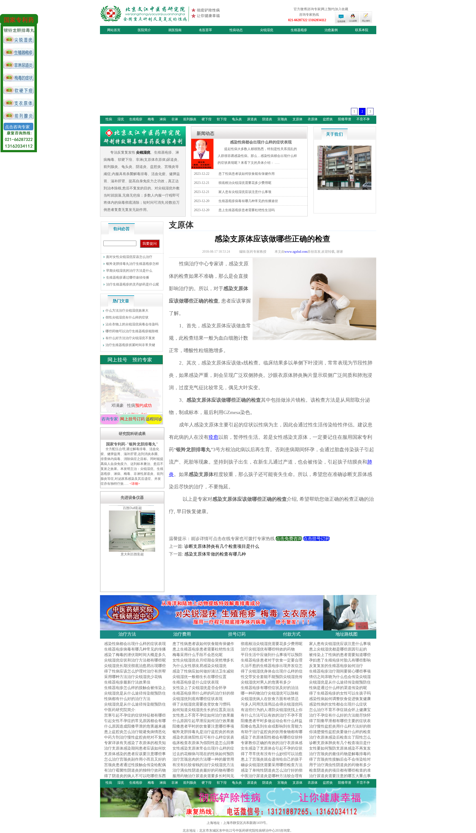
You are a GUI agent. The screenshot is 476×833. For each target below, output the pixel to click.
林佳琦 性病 (131, 405)
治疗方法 (127, 634)
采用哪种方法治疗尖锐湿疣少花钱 (133, 677)
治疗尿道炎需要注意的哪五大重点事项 (340, 778)
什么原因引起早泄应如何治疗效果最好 (203, 723)
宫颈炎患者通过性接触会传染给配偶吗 (135, 767)
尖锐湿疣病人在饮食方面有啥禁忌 (270, 699)
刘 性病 (131, 386)
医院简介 (144, 30)
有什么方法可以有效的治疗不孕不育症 (271, 717)
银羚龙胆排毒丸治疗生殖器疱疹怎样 (132, 264)
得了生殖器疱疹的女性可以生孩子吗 (340, 693)
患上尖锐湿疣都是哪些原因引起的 (338, 649)
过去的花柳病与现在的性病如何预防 (203, 754)
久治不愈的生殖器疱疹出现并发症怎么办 (271, 668)
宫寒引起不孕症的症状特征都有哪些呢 (135, 717)
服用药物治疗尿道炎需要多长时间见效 (203, 778)
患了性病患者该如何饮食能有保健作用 (246, 174)
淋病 (162, 119)
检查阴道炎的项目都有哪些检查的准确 (340, 772)
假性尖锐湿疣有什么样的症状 (127, 317)
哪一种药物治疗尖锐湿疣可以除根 (270, 693)
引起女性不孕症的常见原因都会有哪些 (135, 723)
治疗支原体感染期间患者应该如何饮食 (135, 750)
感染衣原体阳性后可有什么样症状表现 (203, 739)
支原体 (297, 119)
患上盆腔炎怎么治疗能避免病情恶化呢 (135, 734)
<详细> (134, 484)
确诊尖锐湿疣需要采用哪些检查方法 (271, 765)
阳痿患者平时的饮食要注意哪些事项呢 (203, 728)
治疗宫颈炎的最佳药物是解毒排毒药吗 (340, 756)
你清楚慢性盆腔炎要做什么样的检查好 (340, 734)
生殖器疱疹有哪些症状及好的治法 (270, 688)
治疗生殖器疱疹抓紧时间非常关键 (130, 345)
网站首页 (113, 30)
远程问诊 (154, 419)
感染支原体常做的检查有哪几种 (217, 554)
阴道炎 (267, 119)
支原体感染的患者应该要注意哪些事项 (135, 756)
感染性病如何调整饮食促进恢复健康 (340, 699)
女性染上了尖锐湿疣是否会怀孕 (199, 688)
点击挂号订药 (316, 538)
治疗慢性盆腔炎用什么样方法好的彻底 (340, 728)
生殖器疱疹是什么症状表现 (195, 682)
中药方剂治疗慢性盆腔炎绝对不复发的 (135, 739)
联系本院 (361, 30)
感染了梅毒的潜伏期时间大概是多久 (135, 655)
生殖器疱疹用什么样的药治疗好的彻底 (203, 695)
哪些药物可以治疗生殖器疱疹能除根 (132, 331)
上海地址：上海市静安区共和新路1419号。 (238, 823)
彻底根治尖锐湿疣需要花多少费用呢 (244, 183)
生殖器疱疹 (299, 30)
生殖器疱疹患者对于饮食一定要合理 (271, 660)
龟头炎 (237, 119)
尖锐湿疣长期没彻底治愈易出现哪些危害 (135, 668)
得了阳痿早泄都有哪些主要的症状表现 (340, 723)
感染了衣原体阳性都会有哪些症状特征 (271, 739)
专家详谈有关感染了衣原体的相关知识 (135, 745)
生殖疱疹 (135, 119)
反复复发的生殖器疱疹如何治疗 (336, 666)
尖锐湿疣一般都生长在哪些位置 (199, 677)
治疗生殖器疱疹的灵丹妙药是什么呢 (132, 284)
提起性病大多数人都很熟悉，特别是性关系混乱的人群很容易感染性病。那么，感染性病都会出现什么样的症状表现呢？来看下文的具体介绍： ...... (257, 156)
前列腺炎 (189, 119)
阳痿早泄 (344, 119)
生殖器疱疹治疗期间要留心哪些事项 (340, 671)
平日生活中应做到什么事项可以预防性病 (271, 657)
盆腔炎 (328, 119)
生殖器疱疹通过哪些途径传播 (127, 277)
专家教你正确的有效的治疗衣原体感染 (271, 745)
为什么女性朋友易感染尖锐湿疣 (199, 666)
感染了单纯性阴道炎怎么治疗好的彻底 (271, 772)
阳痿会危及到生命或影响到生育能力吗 (271, 728)
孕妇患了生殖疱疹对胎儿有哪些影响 (340, 660)
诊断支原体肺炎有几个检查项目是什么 (221, 546)
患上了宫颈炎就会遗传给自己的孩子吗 (271, 761)
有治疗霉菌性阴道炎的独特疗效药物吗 (135, 772)
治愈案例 (331, 30)
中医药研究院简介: (120, 710)
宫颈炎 (282, 119)
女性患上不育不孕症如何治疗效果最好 (203, 717)
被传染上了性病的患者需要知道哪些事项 (340, 657)
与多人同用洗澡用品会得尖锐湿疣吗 (271, 704)
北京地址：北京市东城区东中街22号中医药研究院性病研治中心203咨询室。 (238, 830)
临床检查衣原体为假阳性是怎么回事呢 (203, 745)
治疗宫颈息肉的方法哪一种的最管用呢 (203, 761)
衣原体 (313, 119)
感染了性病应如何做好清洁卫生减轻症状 (203, 673)
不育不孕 (363, 119)
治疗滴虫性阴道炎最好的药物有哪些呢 (203, 772)
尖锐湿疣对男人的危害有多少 (266, 682)
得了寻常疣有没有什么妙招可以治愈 (271, 754)
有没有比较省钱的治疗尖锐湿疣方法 (203, 765)
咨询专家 (109, 419)
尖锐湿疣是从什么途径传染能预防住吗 (340, 684)
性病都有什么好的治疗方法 (127, 699)
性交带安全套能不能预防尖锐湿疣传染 (271, 679)
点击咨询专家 (17, 127)
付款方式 (292, 634)
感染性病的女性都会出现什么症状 (338, 704)
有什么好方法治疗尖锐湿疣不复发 (130, 338)
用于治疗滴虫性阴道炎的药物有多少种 (340, 767)
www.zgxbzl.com (296, 252)
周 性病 (131, 395)
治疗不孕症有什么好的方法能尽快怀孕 (340, 717)
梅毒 (151, 119)
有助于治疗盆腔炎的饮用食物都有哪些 (271, 734)
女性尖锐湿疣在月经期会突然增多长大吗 (203, 662)
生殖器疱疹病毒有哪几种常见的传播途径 (248, 201)
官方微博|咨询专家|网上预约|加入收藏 (321, 9)
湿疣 (120, 119)
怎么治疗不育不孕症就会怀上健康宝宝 (340, 712)
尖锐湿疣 (266, 30)
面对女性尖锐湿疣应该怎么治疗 (129, 257)
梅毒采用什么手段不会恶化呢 (197, 655)
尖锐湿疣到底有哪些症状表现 (197, 699)
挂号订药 (237, 634)
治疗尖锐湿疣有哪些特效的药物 (268, 649)
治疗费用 (182, 634)
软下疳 (222, 119)
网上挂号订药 (132, 419)
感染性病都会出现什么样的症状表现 (261, 142)
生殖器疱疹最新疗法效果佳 (127, 682)
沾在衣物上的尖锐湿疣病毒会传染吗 (132, 324)
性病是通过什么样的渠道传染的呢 (338, 688)
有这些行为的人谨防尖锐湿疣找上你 (271, 710)
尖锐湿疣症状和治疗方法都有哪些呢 (135, 660)
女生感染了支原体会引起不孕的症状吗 (271, 750)
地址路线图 (347, 634)
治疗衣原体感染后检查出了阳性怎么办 (340, 739)
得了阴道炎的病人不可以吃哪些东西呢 (135, 778)
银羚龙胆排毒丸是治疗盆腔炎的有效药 (203, 734)
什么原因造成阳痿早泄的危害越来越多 (135, 728)
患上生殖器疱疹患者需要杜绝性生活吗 (246, 210)
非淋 (174, 119)
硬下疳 (207, 119)
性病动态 (236, 30)
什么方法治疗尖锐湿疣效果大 (127, 310)
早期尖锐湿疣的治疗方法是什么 (129, 271)
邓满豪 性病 (131, 377)
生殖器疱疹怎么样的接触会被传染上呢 (135, 690)
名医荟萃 (205, 30)
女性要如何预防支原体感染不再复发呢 (340, 750)
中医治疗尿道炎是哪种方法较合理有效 (271, 778)
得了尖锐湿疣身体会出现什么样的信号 (271, 673)
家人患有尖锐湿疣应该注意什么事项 (244, 192)
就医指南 (175, 30)
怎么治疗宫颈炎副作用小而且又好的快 (135, 761)
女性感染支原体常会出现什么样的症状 (203, 750)
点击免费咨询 (289, 538)
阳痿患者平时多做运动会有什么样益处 (271, 723)
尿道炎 (252, 119)
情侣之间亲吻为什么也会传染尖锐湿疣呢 (340, 679)
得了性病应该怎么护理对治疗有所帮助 (135, 673)
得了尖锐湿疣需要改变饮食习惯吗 (201, 704)
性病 (109, 119)
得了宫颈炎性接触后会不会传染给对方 (340, 761)
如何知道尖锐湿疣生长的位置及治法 (203, 710)
